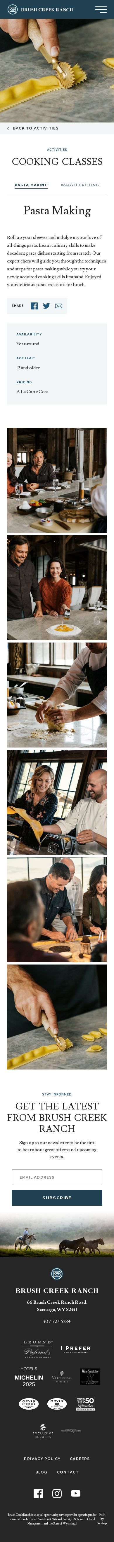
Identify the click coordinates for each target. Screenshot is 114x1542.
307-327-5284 (56, 1321)
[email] (58, 305)
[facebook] (34, 305)
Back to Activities (36, 128)
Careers (80, 1459)
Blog (41, 1472)
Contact (68, 1472)
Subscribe (57, 1197)
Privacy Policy (42, 1459)
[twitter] (46, 305)
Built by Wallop (102, 1519)
